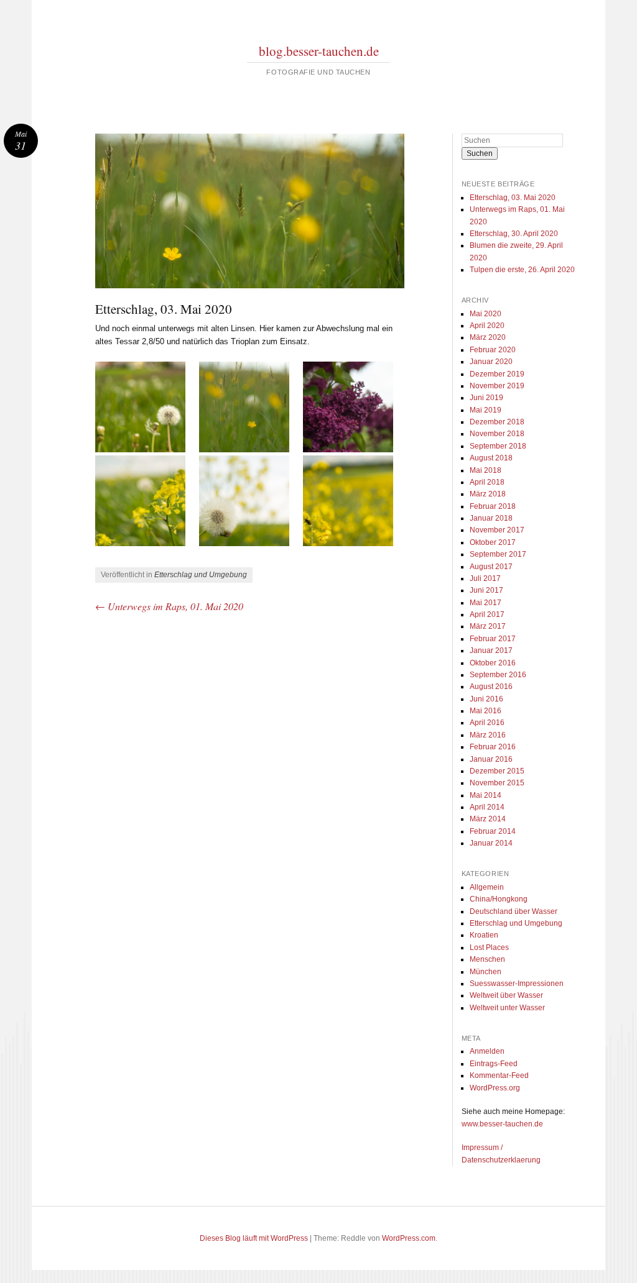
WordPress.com (408, 1238)
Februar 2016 (493, 746)
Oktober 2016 (493, 663)
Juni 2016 (486, 699)
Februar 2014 (493, 831)
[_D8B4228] (145, 407)
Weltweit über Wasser (506, 995)
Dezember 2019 (497, 374)
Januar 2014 (491, 843)
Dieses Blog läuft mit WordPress (254, 1238)
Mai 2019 (485, 410)
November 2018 (497, 433)
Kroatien (484, 935)
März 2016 (488, 735)
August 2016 (491, 686)
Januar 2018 (491, 518)
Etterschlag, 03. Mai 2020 (513, 197)
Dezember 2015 (497, 771)
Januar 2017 (491, 650)
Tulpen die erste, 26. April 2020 (522, 269)
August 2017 (491, 566)
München (485, 971)
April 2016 (487, 722)
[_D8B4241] (249, 407)
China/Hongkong (499, 899)
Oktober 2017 (493, 542)
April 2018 (487, 482)
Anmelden (487, 1051)
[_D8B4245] (353, 407)
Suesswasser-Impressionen (517, 983)
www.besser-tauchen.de (502, 1124)
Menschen (487, 959)
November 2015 (497, 782)
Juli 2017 (485, 578)
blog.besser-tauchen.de (319, 51)
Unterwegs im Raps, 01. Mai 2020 (169, 606)
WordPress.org (495, 1088)
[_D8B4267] (353, 500)
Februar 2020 (493, 349)
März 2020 (488, 337)
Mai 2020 (485, 313)
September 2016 (498, 674)
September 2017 (498, 554)
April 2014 (487, 807)
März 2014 (488, 819)
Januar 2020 (491, 361)
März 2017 (488, 626)
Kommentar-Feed (499, 1075)
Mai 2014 (485, 795)
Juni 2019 (486, 397)
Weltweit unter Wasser (507, 1007)
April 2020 (487, 325)
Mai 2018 (485, 470)
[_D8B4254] (145, 500)
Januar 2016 (491, 759)
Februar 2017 (493, 638)
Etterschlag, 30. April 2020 (514, 233)
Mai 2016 (485, 710)
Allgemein (487, 887)
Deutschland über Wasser (513, 911)
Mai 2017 (485, 602)
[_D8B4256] (249, 500)
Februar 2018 (493, 506)
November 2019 (497, 385)
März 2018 (488, 494)
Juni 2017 (486, 590)
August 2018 (491, 458)
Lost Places (489, 947)
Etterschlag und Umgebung (200, 574)
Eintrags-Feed (494, 1063)
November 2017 (497, 530)
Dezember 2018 (497, 422)
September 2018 (498, 446)
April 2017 (487, 614)
